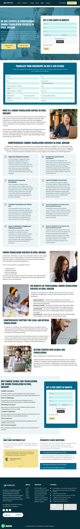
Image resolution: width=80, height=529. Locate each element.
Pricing (32, 3)
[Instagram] (7, 510)
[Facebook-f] (4, 510)
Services (24, 3)
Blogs (42, 3)
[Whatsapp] (10, 510)
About (37, 3)
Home (19, 3)
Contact (48, 3)
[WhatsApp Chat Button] (3, 526)
